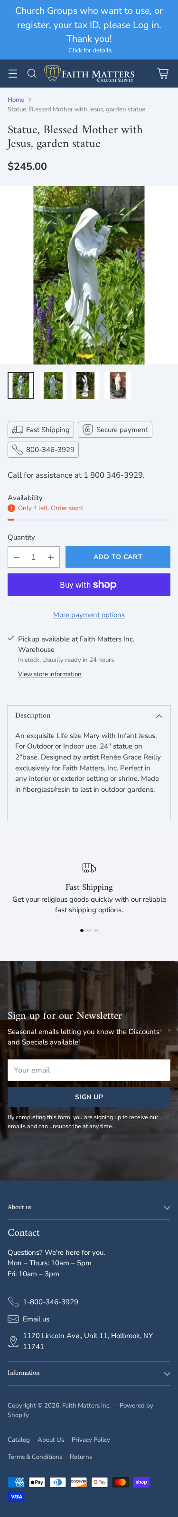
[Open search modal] (31, 73)
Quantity (21, 537)
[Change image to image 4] (117, 385)
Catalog (19, 1440)
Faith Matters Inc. (86, 1405)
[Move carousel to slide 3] (96, 930)
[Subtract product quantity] (16, 557)
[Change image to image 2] (53, 385)
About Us (50, 1440)
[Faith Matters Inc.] (89, 73)
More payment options (89, 615)
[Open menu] (12, 73)
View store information (50, 674)
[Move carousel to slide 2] (89, 930)
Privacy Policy (91, 1440)
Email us (36, 1319)
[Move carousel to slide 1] (82, 930)
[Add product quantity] (50, 557)
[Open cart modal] (162, 73)
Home (16, 100)
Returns (81, 1457)
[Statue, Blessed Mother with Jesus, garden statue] (89, 275)
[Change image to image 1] (21, 385)
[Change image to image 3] (85, 385)
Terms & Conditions (35, 1457)
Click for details (90, 51)
